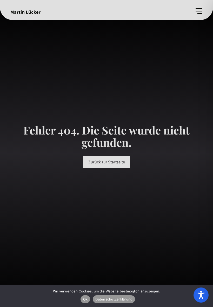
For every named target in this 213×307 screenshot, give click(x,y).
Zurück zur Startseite (106, 162)
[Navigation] (199, 11)
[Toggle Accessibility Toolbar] (201, 295)
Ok (85, 299)
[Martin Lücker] (26, 12)
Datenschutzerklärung (113, 299)
